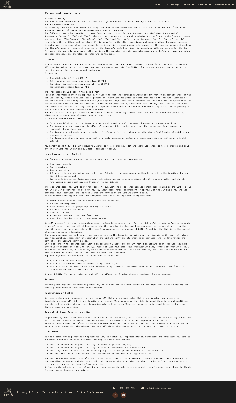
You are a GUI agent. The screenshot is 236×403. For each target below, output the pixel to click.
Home (157, 4)
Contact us (204, 4)
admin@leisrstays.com (159, 388)
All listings (172, 4)
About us (189, 4)
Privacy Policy (27, 392)
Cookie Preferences (90, 392)
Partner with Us (224, 4)
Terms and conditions (57, 392)
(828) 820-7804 (126, 388)
